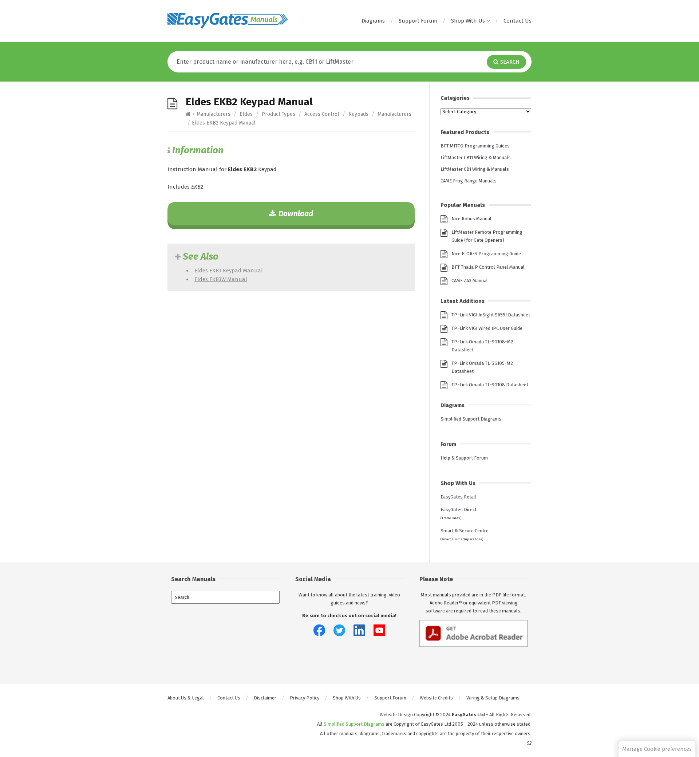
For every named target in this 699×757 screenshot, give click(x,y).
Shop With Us (468, 20)
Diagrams (373, 20)
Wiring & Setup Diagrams (493, 698)
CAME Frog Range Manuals (469, 181)
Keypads (358, 114)
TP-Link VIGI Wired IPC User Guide (486, 328)
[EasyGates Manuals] (227, 21)
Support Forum (418, 20)
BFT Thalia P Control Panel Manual (488, 267)
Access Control (321, 114)
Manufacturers (213, 114)
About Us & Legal (185, 698)
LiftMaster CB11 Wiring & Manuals (476, 157)
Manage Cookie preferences (657, 749)
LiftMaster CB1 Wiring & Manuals (475, 169)
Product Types (278, 114)
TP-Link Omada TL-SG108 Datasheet (489, 384)
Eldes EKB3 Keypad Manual (228, 270)
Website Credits (436, 698)
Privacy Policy (304, 698)
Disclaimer (265, 698)
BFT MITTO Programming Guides (475, 146)
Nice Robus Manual (471, 218)
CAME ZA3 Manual (469, 280)
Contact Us (517, 20)
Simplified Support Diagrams (471, 419)
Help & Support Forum (464, 458)
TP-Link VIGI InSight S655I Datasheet (490, 315)
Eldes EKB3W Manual (220, 279)
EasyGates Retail (458, 497)
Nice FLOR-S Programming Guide (486, 253)
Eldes (246, 114)
